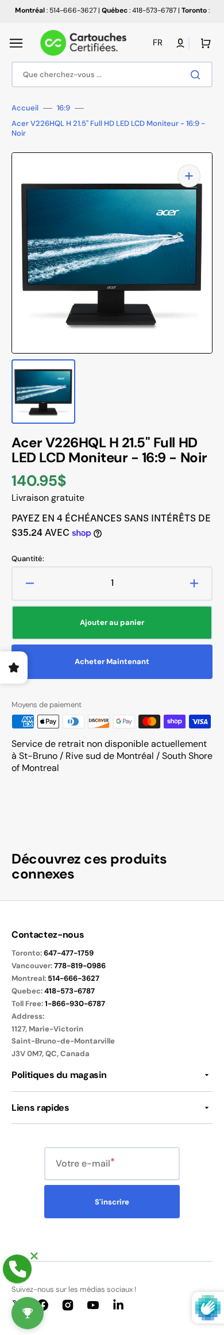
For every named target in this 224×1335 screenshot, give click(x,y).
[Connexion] (180, 43)
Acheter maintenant (112, 661)
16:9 (63, 108)
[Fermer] (34, 1256)
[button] (16, 43)
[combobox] (112, 74)
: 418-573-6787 (139, 10)
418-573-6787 (69, 991)
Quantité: (27, 558)
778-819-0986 (80, 965)
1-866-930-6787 (75, 1003)
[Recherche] (198, 74)
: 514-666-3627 (55, 10)
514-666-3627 (73, 978)
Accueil (24, 108)
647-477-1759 (69, 953)
